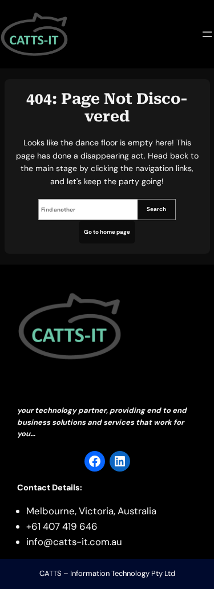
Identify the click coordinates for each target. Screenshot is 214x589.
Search (156, 209)
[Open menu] (207, 34)
